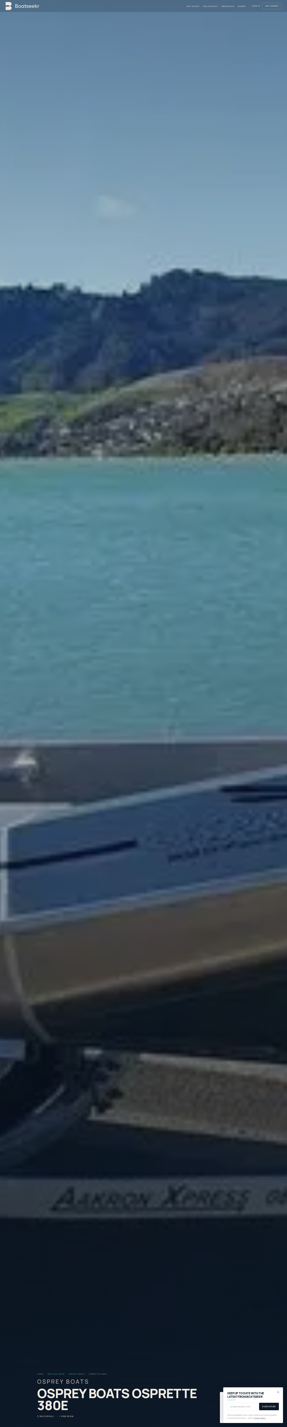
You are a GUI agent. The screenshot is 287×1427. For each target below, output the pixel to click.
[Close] (278, 1392)
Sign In (256, 6)
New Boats (228, 6)
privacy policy (260, 1418)
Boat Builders (56, 1374)
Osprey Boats (77, 1374)
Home (40, 1374)
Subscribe (269, 1406)
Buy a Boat (193, 6)
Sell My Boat (210, 6)
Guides (242, 6)
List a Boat (272, 6)
